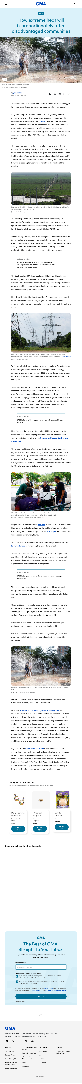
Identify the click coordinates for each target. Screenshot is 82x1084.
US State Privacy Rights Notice (55, 990)
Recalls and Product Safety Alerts (63, 1052)
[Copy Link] (69, 94)
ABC (41, 1055)
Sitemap (59, 1047)
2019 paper (51, 531)
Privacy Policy (37, 990)
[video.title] (41, 60)
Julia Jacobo (17, 93)
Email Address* (21, 962)
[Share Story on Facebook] (50, 94)
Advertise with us (11, 1068)
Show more (65, 356)
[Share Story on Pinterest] (59, 94)
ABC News (43, 1051)
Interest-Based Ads (29, 1053)
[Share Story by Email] (64, 94)
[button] (6, 4)
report (43, 121)
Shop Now (18, 829)
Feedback (25, 1066)
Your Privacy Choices (12, 1059)
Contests (8, 1047)
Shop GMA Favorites (21, 782)
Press (24, 1062)
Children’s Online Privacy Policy (11, 1063)
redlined (41, 524)
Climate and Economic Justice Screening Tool (39, 710)
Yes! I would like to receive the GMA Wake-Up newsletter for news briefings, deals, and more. (41, 982)
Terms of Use (48, 988)
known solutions (18, 545)
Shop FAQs (43, 1047)
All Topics (43, 1062)
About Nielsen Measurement (27, 1058)
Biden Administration (34, 748)
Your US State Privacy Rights (29, 1048)
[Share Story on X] (55, 94)
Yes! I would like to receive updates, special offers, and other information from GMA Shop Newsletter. (40, 977)
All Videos (43, 1059)
